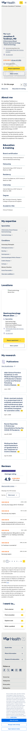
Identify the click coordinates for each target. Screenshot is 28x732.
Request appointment (14, 68)
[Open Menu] (26, 3)
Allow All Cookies (14, 720)
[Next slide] (25, 84)
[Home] (8, 2)
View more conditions (7, 274)
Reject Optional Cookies (14, 729)
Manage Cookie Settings (14, 724)
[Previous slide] (21, 84)
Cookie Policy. (13, 717)
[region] (14, 710)
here (7, 582)
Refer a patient (14, 73)
